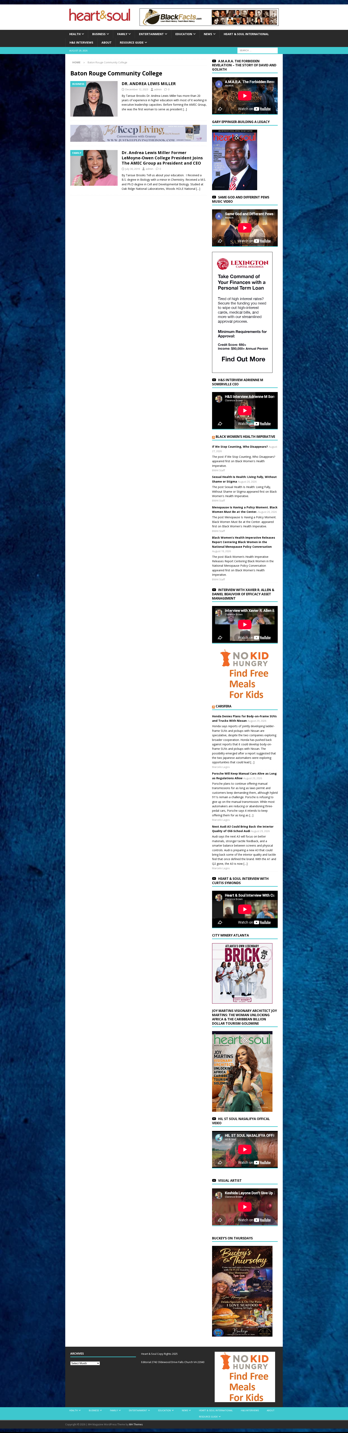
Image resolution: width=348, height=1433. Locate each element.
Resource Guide (132, 42)
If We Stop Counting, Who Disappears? (240, 446)
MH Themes (136, 1424)
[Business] (94, 99)
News (208, 34)
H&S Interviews (81, 42)
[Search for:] (257, 50)
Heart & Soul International (246, 34)
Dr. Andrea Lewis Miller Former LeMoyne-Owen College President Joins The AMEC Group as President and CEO (162, 158)
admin (158, 89)
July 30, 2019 (132, 169)
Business (99, 34)
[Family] (94, 168)
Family (122, 34)
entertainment (151, 34)
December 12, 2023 (136, 89)
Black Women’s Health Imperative (245, 436)
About (107, 42)
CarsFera (223, 706)
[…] (185, 109)
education (183, 34)
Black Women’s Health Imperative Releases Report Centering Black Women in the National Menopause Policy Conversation (243, 542)
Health (75, 34)
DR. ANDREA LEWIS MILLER (149, 83)
